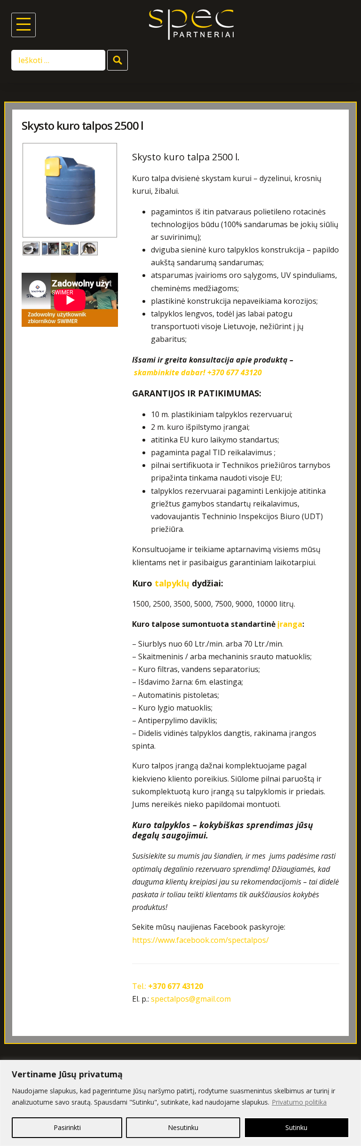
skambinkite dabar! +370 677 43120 (198, 372)
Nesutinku (183, 1127)
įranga (289, 624)
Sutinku (296, 1127)
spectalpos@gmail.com (191, 999)
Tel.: (167, 986)
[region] (180, 1103)
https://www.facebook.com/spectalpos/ (200, 940)
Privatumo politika (299, 1102)
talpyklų (172, 583)
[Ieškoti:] (59, 60)
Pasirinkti (67, 1127)
